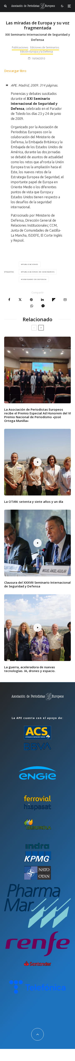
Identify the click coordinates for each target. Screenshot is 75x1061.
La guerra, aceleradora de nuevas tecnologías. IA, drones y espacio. (29, 669)
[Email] (65, 299)
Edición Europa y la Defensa (36, 51)
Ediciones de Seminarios (44, 47)
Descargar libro (15, 71)
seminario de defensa (34, 279)
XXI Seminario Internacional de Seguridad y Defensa (34, 103)
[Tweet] (20, 299)
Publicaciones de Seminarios (38, 272)
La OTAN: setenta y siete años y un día (33, 501)
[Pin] (31, 299)
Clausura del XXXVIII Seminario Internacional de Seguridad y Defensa (37, 584)
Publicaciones (20, 47)
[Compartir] (9, 299)
